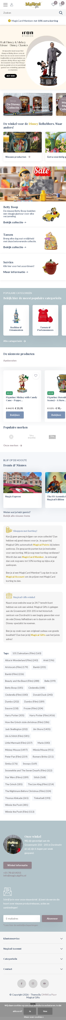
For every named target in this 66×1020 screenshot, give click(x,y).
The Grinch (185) (14, 784)
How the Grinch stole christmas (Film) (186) (27, 722)
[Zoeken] (61, 13)
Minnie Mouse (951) (43, 749)
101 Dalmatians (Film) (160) (26, 653)
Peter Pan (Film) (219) (16, 756)
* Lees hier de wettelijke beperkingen (20, 925)
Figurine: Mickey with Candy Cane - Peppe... (21, 399)
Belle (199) (50, 681)
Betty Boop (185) (14, 687)
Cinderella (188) (36, 687)
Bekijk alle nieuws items (16, 515)
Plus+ (54, 994)
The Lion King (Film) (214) (41, 784)
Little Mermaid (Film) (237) (18, 742)
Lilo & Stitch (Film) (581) (17, 736)
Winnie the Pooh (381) (16, 805)
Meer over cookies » (34, 1017)
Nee (45, 1011)
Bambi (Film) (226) (14, 674)
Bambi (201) (39, 667)
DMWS (45, 994)
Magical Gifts (38, 635)
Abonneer (52, 918)
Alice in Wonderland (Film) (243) (21, 660)
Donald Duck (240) (43, 694)
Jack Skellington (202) (16, 729)
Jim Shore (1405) (42, 729)
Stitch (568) (40, 777)
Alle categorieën (13, 341)
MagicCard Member (33, 557)
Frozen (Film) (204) (33, 708)
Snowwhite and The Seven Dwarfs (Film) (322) (28, 770)
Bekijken (15, 415)
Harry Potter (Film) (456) (42, 715)
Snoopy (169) (30, 763)
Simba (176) (11, 763)
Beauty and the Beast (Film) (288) (22, 681)
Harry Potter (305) (14, 715)
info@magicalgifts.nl (14, 875)
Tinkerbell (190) (42, 798)
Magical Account (15, 576)
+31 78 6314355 (12, 872)
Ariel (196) (48, 660)
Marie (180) (44, 742)
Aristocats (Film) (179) (16, 667)
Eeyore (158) (11, 708)
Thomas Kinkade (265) (17, 798)
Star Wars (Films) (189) (17, 777)
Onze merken (11, 445)
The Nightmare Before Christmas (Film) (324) (28, 791)
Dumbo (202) (12, 701)
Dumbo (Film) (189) (34, 701)
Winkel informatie (17, 865)
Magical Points (41, 544)
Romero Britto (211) (43, 756)
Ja (30, 1011)
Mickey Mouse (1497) (16, 749)
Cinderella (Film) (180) (16, 694)
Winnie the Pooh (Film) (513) (19, 811)
